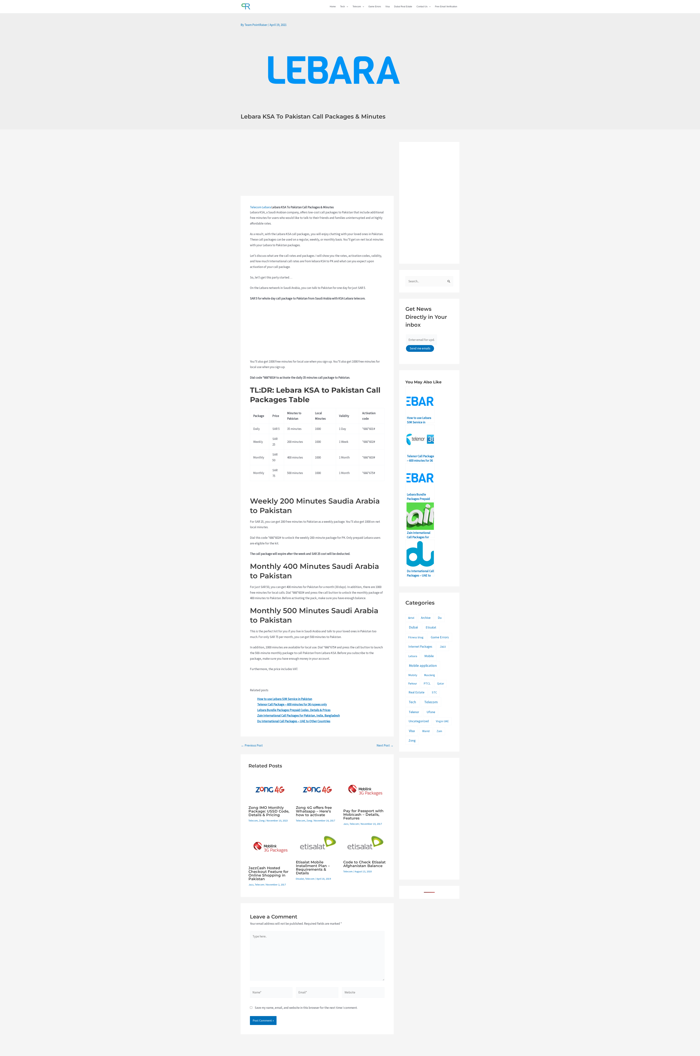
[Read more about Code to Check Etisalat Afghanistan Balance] (364, 845)
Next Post (385, 745)
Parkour (412, 683)
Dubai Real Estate (403, 6)
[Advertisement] (317, 168)
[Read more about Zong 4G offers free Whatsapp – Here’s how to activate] (317, 789)
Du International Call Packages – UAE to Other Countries (293, 721)
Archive (426, 618)
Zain (439, 731)
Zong (262, 820)
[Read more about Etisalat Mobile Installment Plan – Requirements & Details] (317, 845)
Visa (387, 6)
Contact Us (422, 6)
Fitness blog (415, 637)
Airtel (411, 618)
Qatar (440, 683)
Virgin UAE (442, 721)
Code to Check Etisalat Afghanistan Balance (364, 864)
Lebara (266, 207)
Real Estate (416, 692)
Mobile (429, 656)
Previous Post (252, 745)
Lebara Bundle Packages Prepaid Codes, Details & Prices (293, 710)
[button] (346, 6)
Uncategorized (419, 721)
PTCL (427, 683)
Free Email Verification (446, 6)
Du (440, 618)
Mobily (412, 675)
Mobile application (423, 665)
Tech (342, 6)
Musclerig (429, 675)
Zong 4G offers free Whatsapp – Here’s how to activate (314, 811)
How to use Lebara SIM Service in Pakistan (284, 699)
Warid (425, 731)
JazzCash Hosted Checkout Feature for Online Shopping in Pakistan (268, 873)
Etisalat (300, 878)
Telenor (414, 712)
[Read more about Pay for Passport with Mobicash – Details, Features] (364, 791)
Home (333, 6)
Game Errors (374, 6)
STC (434, 692)
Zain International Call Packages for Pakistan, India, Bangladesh (298, 715)
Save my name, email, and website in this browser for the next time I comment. (306, 1008)
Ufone (431, 712)
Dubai (413, 627)
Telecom (357, 6)
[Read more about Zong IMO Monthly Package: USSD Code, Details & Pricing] (269, 789)
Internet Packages (420, 647)
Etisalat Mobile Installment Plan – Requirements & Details (313, 867)
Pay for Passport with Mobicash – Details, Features (363, 814)
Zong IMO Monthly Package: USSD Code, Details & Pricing (268, 811)
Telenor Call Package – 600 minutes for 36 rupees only (292, 704)
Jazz (345, 823)
